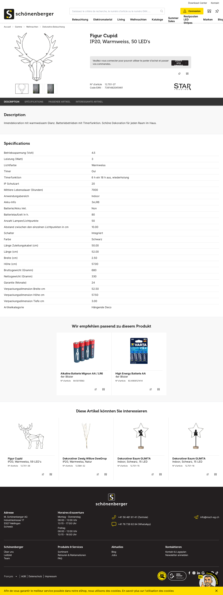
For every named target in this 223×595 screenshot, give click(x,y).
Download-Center (197, 2)
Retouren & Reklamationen (72, 555)
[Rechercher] (162, 11)
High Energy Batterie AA (130, 373)
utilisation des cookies (160, 590)
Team (7, 558)
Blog (114, 551)
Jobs (114, 555)
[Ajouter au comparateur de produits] (187, 73)
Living (121, 19)
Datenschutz (35, 576)
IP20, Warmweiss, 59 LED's (24, 461)
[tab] (21, 89)
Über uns (9, 551)
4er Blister (67, 376)
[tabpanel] (36, 57)
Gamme (18, 27)
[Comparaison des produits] (209, 11)
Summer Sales (173, 19)
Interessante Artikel (89, 101)
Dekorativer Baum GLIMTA (134, 458)
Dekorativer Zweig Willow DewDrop (85, 458)
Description (11, 101)
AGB (23, 576)
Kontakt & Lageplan (175, 551)
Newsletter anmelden (176, 555)
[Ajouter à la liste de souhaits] (179, 73)
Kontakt (215, 2)
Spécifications (33, 101)
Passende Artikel (59, 101)
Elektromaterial (102, 19)
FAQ (60, 558)
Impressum (51, 576)
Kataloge (157, 19)
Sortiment (63, 551)
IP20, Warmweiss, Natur (77, 461)
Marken (208, 19)
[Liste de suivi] (217, 11)
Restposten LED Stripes (191, 19)
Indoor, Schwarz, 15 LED (133, 461)
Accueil (7, 27)
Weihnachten (138, 19)
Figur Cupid (15, 458)
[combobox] (114, 11)
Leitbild (8, 555)
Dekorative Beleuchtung (53, 27)
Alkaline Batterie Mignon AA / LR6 (82, 373)
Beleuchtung (80, 19)
